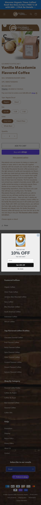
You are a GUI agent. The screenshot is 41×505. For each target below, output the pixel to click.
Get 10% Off (20, 265)
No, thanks (20, 269)
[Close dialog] (38, 235)
